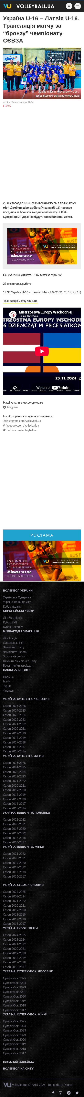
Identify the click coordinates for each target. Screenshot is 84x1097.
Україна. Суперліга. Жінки (23, 756)
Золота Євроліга (14, 656)
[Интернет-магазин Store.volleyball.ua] (42, 246)
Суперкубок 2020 (14, 996)
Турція (7, 686)
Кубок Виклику (13, 627)
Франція (8, 690)
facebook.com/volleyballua (22, 425)
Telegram (12, 407)
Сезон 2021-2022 (14, 724)
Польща (8, 677)
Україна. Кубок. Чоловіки (23, 884)
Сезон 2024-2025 (14, 710)
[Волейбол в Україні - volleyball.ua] (28, 6)
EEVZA (7, 106)
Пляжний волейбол (19, 1061)
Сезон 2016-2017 (14, 747)
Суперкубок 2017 (14, 1010)
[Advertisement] (42, 155)
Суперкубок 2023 (14, 987)
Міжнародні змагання (21, 631)
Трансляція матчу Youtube (20, 301)
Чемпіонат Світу (13, 647)
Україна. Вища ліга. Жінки (23, 846)
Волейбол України (18, 590)
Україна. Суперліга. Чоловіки (26, 699)
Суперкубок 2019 (14, 1001)
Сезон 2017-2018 (14, 742)
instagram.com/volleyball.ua (23, 421)
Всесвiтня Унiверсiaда (17, 665)
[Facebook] (53, 1093)
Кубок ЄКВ (10, 622)
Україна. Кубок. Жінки (20, 928)
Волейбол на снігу (18, 1068)
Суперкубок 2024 (14, 983)
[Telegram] (69, 1093)
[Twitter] (77, 1093)
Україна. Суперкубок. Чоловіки (28, 971)
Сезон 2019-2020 (14, 733)
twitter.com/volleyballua (21, 430)
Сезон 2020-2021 (14, 728)
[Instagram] (60, 1093)
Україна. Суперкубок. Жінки (25, 1014)
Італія (6, 681)
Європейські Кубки (18, 610)
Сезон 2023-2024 (14, 715)
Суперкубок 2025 (14, 978)
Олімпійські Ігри (13, 643)
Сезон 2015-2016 (14, 751)
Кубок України (12, 606)
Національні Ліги (17, 669)
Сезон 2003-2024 (14, 896)
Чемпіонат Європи (15, 652)
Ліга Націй (10, 638)
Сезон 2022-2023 (14, 719)
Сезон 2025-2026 (14, 706)
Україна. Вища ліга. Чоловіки (26, 812)
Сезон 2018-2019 (14, 738)
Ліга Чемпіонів (12, 618)
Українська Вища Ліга (17, 602)
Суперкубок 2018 (14, 1005)
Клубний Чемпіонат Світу (19, 661)
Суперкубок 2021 (14, 992)
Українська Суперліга (17, 597)
